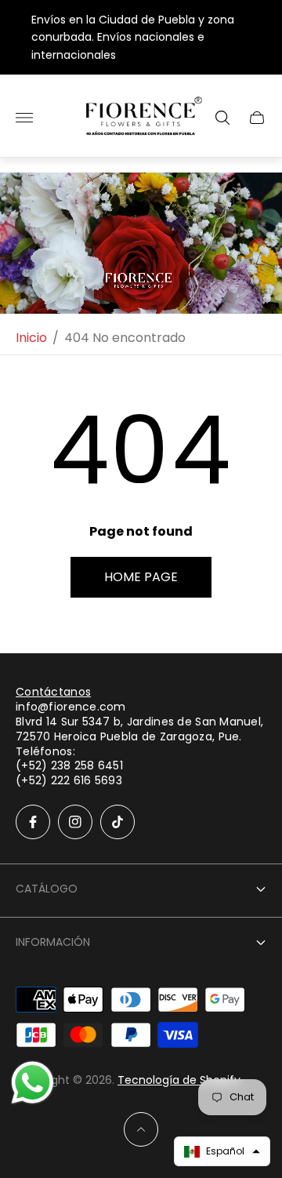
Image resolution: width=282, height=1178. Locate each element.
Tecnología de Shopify (179, 1080)
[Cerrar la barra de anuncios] (258, 37)
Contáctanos (53, 692)
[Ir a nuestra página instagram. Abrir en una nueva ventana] (75, 822)
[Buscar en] (222, 117)
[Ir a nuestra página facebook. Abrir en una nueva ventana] (33, 822)
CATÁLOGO (47, 888)
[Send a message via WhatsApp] (32, 1082)
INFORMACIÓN (53, 942)
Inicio (31, 338)
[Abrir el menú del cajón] (24, 117)
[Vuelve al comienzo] (141, 1129)
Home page (141, 577)
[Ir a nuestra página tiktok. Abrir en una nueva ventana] (117, 822)
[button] (222, 1151)
